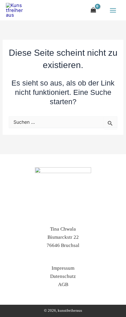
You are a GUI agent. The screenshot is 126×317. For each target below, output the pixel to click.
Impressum (63, 268)
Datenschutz (63, 276)
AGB (63, 284)
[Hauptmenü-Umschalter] (112, 10)
